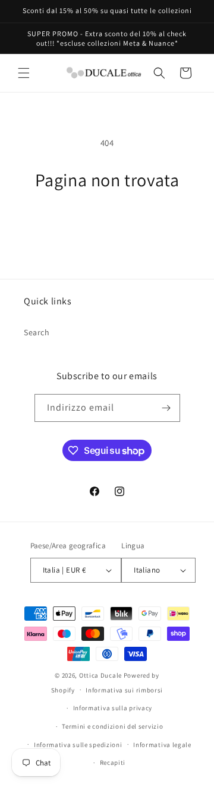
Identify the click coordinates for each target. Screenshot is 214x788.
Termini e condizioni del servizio (112, 726)
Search (37, 332)
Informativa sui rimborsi (124, 690)
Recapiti (113, 762)
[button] (24, 73)
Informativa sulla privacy (113, 708)
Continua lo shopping (107, 222)
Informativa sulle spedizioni (78, 745)
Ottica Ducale (100, 675)
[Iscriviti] (166, 408)
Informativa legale (162, 745)
